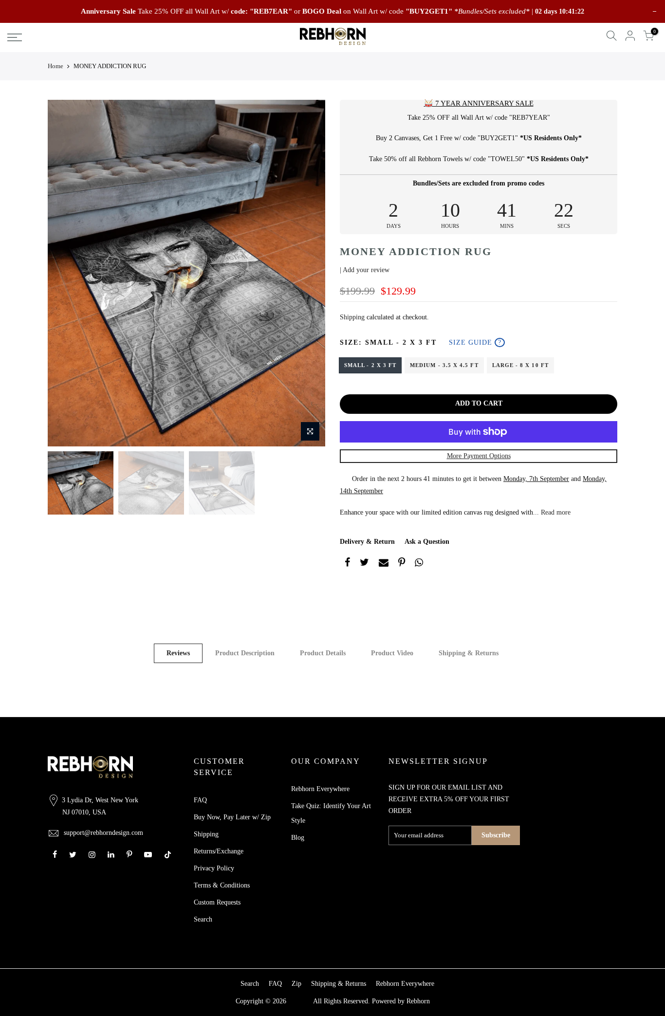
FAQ (200, 800)
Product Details (323, 653)
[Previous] (65, 273)
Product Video (392, 653)
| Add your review (364, 270)
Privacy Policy (214, 868)
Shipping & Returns (469, 653)
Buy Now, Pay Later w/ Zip (232, 817)
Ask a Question (427, 541)
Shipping (352, 317)
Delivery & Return (367, 541)
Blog (297, 837)
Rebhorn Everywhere (320, 789)
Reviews (178, 653)
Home (55, 66)
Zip (296, 983)
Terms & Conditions (222, 885)
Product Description (245, 653)
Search (203, 919)
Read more (555, 512)
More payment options (479, 456)
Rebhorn (418, 1001)
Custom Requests (217, 902)
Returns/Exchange (218, 851)
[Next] (308, 273)
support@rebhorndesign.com (103, 832)
